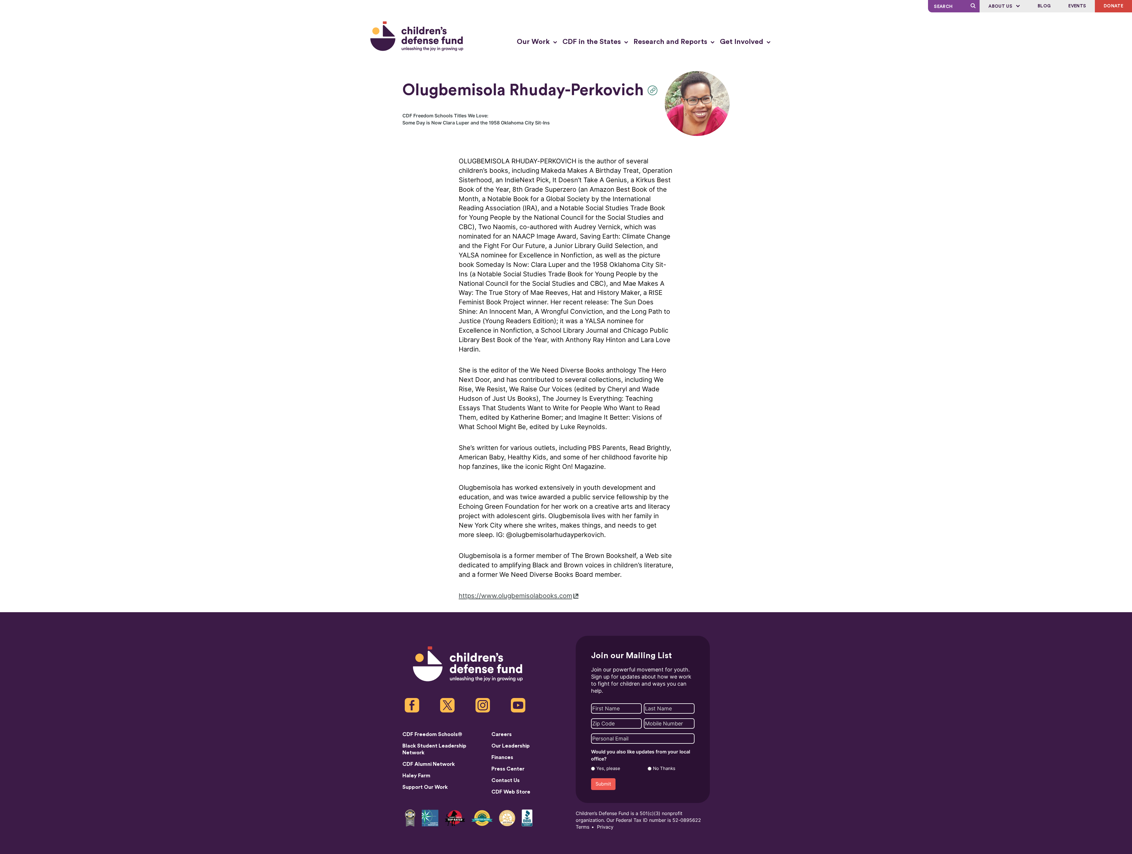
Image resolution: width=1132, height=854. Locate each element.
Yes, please (608, 768)
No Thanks (664, 768)
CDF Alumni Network (428, 764)
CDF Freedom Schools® (432, 734)
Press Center (507, 768)
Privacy (605, 827)
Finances (502, 757)
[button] (654, 90)
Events (1077, 6)
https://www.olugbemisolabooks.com (515, 596)
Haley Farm (416, 775)
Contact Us (505, 780)
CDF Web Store (510, 791)
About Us (1000, 6)
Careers (501, 734)
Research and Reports (671, 41)
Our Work (534, 41)
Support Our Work (425, 787)
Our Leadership (510, 745)
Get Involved (742, 41)
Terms (582, 827)
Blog (1044, 6)
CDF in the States (592, 41)
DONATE (1113, 6)
